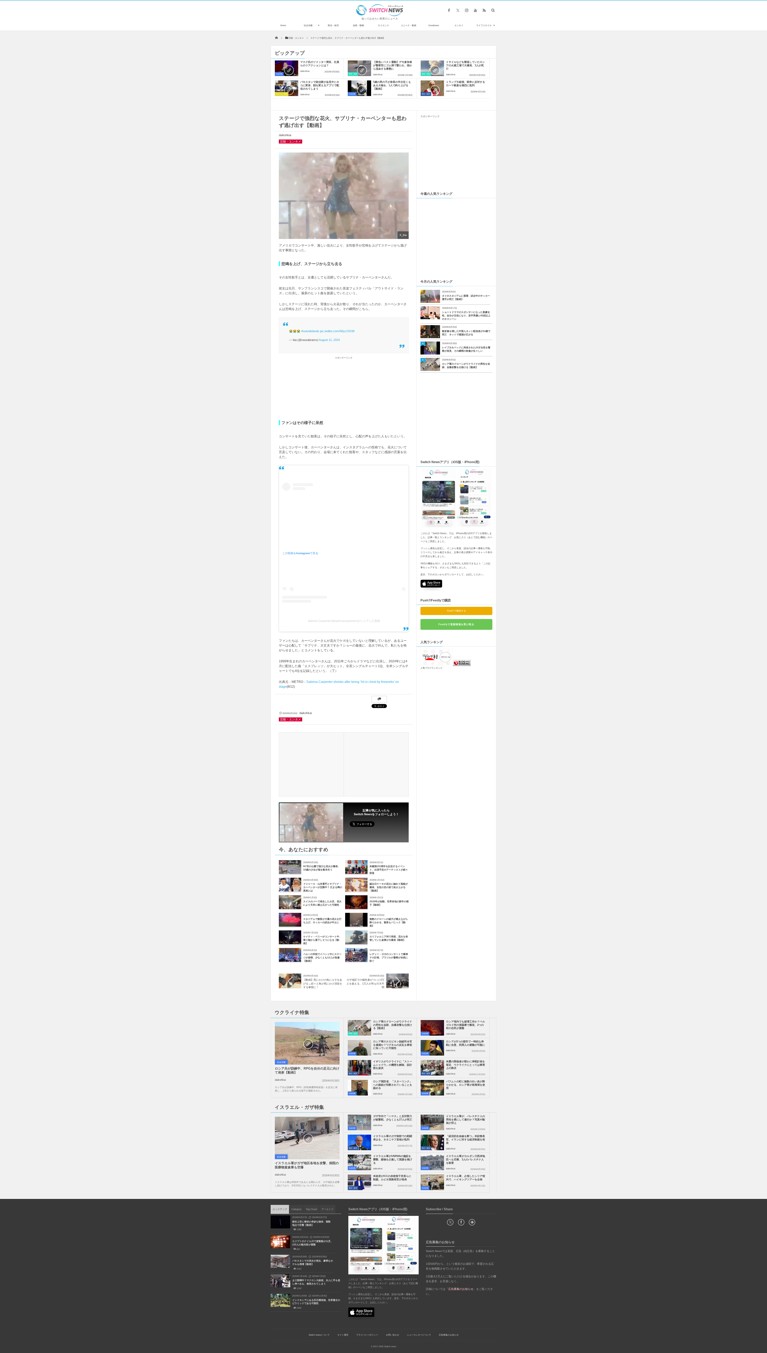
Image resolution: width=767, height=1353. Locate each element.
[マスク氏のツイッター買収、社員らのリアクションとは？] (286, 68)
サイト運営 (342, 1335)
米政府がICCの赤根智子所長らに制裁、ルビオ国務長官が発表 (392, 1178)
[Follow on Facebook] (461, 1222)
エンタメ (458, 25)
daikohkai (304, 71)
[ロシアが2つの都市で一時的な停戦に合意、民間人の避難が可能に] (432, 1048)
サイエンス (383, 25)
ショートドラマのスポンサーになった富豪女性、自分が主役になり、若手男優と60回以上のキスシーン (466, 315)
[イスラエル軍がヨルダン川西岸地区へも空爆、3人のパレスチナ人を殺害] (432, 1162)
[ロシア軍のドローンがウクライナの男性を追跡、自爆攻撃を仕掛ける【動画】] (359, 1028)
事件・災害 (353, 74)
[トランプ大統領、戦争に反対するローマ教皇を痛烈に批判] (432, 88)
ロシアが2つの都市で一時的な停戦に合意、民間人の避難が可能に (465, 1043)
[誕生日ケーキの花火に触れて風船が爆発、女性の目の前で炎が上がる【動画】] (356, 890)
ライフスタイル (484, 25)
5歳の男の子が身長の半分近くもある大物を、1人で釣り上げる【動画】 (392, 85)
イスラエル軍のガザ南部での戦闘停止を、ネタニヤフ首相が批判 (392, 1138)
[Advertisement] (344, 388)
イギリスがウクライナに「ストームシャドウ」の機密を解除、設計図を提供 (392, 1065)
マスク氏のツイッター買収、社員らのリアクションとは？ (319, 63)
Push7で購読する (456, 610)
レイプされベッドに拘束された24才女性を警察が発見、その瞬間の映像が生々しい (466, 349)
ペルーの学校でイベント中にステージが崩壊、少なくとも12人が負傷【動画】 (322, 957)
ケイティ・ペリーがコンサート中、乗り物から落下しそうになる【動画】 (322, 940)
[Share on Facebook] (449, 10)
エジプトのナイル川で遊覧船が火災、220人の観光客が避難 (312, 1243)
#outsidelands (310, 331)
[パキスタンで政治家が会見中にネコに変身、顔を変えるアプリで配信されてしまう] (286, 88)
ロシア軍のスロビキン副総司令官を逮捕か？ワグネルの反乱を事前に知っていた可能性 (392, 1045)
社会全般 (308, 25)
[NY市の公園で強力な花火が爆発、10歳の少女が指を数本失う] (290, 872)
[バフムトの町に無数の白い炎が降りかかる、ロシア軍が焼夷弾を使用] (432, 1087)
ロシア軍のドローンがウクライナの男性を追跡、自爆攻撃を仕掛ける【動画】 (466, 366)
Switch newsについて (319, 1335)
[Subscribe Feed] (484, 10)
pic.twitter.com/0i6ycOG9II (337, 331)
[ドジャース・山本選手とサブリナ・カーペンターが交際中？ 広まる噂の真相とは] (290, 890)
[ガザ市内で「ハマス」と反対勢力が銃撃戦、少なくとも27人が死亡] (359, 1122)
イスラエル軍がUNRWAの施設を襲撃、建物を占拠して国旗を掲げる (392, 1159)
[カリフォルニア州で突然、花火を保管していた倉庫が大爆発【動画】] (356, 943)
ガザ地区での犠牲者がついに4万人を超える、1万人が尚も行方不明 (365, 983)
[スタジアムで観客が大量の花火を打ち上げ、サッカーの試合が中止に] (290, 925)
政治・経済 (333, 25)
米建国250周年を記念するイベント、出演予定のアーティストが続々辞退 (389, 870)
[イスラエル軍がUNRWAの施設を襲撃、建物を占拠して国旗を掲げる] (359, 1162)
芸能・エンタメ (290, 141)
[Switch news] (380, 15)
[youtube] (475, 10)
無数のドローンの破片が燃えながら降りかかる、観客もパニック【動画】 (389, 922)
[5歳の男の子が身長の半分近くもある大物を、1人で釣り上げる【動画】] (359, 88)
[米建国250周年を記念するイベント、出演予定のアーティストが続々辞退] (356, 872)
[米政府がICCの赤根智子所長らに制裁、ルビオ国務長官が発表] (359, 1182)
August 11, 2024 (329, 340)
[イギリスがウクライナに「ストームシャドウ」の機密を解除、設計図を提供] (359, 1068)
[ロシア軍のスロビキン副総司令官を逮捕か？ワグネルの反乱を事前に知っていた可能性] (359, 1048)
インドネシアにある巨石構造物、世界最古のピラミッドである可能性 (316, 1302)
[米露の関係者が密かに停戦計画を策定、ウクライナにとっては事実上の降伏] (432, 1068)
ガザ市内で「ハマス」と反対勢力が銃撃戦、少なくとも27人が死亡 (392, 1118)
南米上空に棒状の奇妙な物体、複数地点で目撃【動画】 (311, 1223)
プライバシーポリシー (367, 1335)
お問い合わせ (392, 1335)
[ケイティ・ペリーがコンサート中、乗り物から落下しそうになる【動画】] (290, 943)
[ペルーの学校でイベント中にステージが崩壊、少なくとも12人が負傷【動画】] (290, 960)
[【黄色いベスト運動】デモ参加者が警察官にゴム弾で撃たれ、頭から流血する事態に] (359, 68)
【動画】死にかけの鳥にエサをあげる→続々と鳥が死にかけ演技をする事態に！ (322, 983)
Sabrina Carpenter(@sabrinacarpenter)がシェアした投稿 (344, 620)
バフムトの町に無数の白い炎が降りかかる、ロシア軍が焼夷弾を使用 (465, 1085)
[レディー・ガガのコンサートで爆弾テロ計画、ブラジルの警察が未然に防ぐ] (356, 960)
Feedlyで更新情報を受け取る (456, 624)
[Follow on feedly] (472, 1222)
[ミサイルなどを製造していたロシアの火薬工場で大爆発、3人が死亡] (432, 68)
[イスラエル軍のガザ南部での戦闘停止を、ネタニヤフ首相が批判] (359, 1142)
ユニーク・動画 (408, 25)
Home (283, 25)
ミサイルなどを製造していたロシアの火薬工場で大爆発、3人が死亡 (465, 65)
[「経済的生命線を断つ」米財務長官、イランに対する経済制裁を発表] (432, 1142)
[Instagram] (466, 10)
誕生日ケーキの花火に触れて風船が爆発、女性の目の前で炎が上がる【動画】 (389, 887)
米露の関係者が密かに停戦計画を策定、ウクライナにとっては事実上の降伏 (465, 1065)
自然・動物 (358, 25)
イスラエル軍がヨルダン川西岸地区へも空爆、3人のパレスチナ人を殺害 (465, 1159)
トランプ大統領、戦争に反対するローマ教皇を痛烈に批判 (465, 83)
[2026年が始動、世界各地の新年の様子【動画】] (356, 907)
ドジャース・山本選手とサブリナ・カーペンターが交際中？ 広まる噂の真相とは (322, 887)
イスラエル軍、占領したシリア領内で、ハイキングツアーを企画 (465, 1178)
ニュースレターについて (419, 1335)
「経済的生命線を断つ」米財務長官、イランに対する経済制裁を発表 (465, 1139)
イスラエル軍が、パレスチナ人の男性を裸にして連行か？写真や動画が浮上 (465, 1119)
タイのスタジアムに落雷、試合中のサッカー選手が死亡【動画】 (466, 297)
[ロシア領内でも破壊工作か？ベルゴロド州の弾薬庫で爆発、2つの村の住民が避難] (432, 1028)
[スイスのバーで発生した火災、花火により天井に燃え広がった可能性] (290, 907)
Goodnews (433, 25)
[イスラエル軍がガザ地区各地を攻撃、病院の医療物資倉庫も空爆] (307, 1138)
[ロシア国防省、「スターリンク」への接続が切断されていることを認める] (359, 1087)
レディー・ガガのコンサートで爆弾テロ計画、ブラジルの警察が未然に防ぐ (389, 957)
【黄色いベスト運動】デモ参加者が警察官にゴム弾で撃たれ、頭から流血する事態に (392, 65)
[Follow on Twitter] (457, 10)
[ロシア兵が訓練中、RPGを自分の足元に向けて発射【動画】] (307, 1043)
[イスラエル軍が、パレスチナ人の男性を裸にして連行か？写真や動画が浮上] (432, 1122)
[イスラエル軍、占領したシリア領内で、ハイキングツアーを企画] (432, 1182)
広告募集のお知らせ (449, 1335)
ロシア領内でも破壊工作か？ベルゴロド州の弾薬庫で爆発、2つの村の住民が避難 (465, 1025)
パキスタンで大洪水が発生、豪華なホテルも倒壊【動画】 (312, 1262)
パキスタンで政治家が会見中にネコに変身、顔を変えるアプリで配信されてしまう (319, 85)
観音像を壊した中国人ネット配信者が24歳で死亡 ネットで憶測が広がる (466, 333)
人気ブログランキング (431, 668)
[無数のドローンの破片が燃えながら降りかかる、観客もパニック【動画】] (356, 925)
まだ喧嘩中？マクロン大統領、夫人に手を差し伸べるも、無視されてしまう (316, 1282)
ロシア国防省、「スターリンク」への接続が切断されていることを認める (392, 1085)
